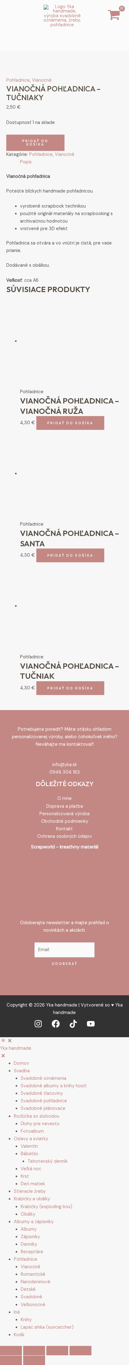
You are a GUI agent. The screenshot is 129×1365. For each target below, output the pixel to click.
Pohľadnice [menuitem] (25, 1259)
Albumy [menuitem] (29, 1229)
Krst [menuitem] (25, 1176)
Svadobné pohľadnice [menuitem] (44, 1101)
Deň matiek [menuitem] (33, 1184)
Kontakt (64, 829)
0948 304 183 (64, 772)
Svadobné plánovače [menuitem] (43, 1108)
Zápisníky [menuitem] (30, 1237)
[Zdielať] (57, 1350)
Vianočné (42, 80)
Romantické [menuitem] (33, 1274)
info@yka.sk (64, 765)
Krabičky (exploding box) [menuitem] (46, 1207)
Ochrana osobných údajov (64, 836)
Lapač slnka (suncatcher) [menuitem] (47, 1327)
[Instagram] (38, 1024)
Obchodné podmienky (64, 821)
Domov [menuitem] (21, 1063)
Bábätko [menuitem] (29, 1154)
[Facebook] (56, 1024)
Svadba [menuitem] (22, 1071)
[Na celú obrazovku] (34, 1350)
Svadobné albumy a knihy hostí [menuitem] (53, 1086)
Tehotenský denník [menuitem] (48, 1161)
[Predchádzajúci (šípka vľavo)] (11, 1360)
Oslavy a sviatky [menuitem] (31, 1139)
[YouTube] (91, 1024)
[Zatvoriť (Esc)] (80, 1350)
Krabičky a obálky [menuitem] (32, 1199)
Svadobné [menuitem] (31, 1297)
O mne (64, 798)
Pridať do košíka (35, 143)
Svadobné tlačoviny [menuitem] (42, 1093)
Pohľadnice (18, 80)
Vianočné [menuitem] (30, 1267)
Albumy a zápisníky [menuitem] (34, 1222)
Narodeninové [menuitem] (35, 1282)
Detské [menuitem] (28, 1289)
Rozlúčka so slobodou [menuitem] (36, 1116)
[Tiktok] (73, 1024)
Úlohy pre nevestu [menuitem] (40, 1124)
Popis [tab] (26, 162)
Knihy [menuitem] (26, 1320)
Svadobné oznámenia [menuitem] (43, 1078)
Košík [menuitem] (19, 1335)
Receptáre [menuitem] (32, 1252)
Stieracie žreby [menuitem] (30, 1191)
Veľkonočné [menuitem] (33, 1305)
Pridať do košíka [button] (70, 423)
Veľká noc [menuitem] (31, 1169)
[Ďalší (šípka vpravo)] (34, 1360)
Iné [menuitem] (17, 1312)
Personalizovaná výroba (64, 814)
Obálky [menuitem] (28, 1214)
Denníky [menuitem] (29, 1244)
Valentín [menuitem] (29, 1146)
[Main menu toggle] (64, 41)
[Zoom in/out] (11, 1350)
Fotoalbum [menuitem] (32, 1131)
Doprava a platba (64, 806)
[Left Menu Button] (6, 1041)
